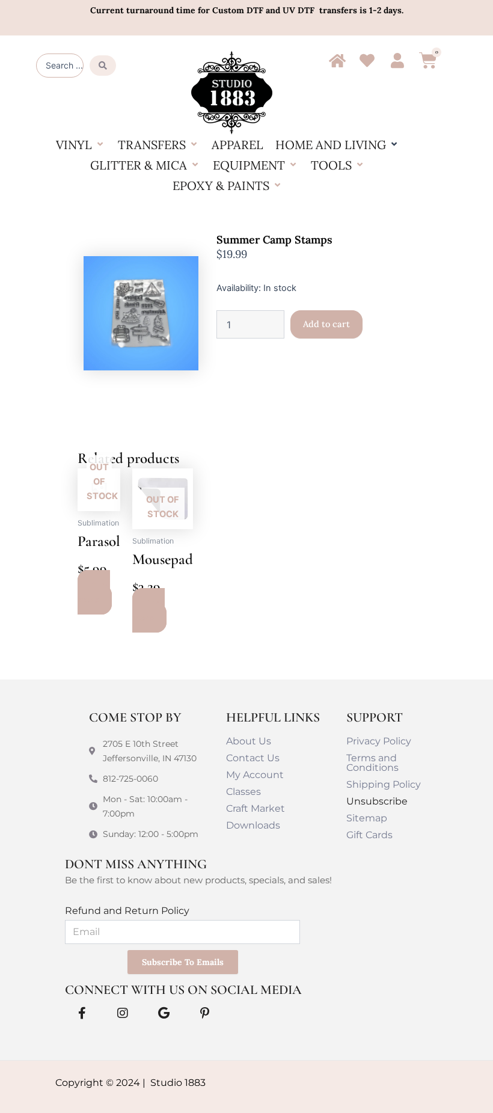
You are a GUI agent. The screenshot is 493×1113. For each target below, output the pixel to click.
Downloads (253, 825)
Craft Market (255, 808)
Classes (243, 791)
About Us (248, 741)
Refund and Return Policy (127, 910)
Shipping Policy (383, 784)
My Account (255, 774)
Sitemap (366, 818)
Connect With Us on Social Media (183, 990)
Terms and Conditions (372, 762)
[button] (81, 145)
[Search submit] (103, 65)
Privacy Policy (378, 741)
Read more (94, 592)
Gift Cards (369, 835)
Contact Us (253, 758)
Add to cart (326, 324)
